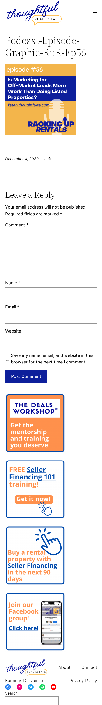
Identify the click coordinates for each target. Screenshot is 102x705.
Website (13, 331)
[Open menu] (95, 13)
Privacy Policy (83, 680)
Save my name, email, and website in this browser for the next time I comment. (52, 359)
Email (12, 306)
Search (11, 693)
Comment (16, 224)
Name (12, 282)
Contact (89, 667)
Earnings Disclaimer (24, 680)
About (64, 667)
